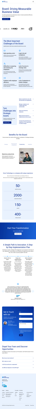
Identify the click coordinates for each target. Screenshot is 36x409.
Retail (20, 399)
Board (16, 395)
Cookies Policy (27, 405)
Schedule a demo (18, 233)
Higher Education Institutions (21, 394)
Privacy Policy (21, 332)
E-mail (20, 316)
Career (3, 395)
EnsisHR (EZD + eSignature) (9, 392)
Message (20, 321)
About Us (3, 397)
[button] (33, 2)
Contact (3, 390)
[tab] (6, 144)
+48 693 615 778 (10, 324)
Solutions (7, 390)
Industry (20, 396)
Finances (20, 398)
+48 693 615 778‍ (4, 379)
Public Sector (21, 392)
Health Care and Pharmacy (29, 396)
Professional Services (30, 392)
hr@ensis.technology (5, 380)
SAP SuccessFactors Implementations (9, 394)
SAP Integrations (8, 396)
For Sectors (21, 390)
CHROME (16, 392)
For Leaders (16, 390)
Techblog (3, 392)
